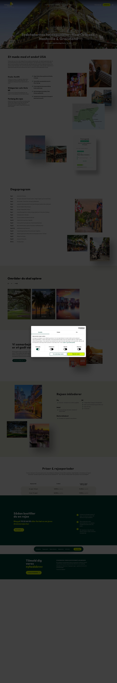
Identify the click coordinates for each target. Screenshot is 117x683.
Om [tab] (77, 332)
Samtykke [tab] (40, 332)
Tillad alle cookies (76, 354)
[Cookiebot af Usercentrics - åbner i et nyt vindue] (79, 328)
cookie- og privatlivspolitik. (69, 342)
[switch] (51, 349)
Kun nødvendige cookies (58, 354)
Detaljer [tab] (58, 332)
